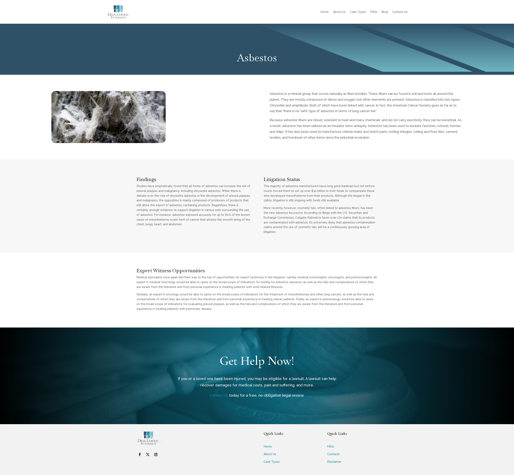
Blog (385, 11)
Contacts (333, 454)
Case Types (358, 11)
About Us (339, 11)
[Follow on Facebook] (140, 454)
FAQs (373, 11)
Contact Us (400, 11)
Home (324, 11)
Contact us (219, 395)
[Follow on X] (148, 454)
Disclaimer (334, 461)
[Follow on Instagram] (156, 454)
